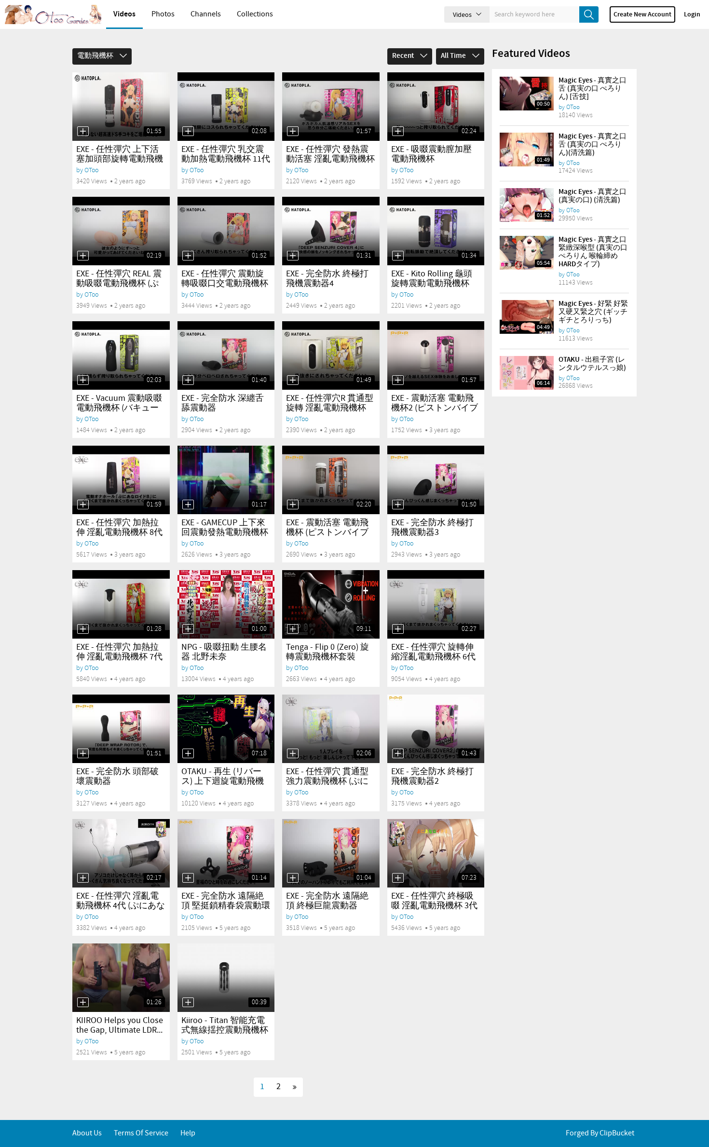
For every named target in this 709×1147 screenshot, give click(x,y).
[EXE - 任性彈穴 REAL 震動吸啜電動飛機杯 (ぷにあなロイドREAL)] (121, 231)
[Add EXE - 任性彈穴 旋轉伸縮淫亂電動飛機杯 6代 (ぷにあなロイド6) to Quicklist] (398, 629)
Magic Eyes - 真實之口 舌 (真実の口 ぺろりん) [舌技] (593, 89)
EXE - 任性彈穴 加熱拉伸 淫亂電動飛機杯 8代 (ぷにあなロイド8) (119, 532)
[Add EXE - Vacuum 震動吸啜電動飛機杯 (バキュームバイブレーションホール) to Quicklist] (83, 380)
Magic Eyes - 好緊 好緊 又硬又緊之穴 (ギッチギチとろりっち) (593, 312)
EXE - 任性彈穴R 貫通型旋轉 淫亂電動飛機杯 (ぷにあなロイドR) (329, 408)
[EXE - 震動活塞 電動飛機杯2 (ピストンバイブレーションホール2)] (436, 355)
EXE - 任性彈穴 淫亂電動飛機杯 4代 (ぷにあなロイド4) (120, 905)
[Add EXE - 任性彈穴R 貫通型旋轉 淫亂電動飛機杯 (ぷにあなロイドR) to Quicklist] (293, 380)
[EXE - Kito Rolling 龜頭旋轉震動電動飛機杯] (436, 231)
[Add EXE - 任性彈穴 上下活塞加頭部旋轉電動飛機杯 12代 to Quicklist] (83, 131)
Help (187, 1133)
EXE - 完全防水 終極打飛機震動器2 (432, 776)
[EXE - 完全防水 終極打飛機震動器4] (331, 231)
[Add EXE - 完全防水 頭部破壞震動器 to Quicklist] (83, 753)
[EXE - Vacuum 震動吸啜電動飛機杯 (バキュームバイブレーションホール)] (121, 355)
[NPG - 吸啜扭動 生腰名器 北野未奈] (226, 604)
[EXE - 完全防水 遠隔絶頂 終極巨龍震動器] (331, 853)
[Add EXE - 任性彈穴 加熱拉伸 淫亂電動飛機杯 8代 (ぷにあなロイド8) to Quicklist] (83, 504)
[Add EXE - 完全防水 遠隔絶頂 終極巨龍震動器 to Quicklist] (293, 878)
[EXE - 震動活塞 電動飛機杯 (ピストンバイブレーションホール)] (331, 480)
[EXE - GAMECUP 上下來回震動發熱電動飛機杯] (226, 480)
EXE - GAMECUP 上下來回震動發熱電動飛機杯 (224, 527)
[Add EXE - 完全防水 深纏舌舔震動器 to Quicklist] (188, 380)
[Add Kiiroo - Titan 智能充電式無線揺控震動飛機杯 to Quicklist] (188, 1002)
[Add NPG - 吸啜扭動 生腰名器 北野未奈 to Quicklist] (188, 629)
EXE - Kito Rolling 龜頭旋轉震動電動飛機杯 (431, 278)
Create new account (642, 14)
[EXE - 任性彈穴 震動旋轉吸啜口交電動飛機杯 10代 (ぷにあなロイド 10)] (226, 231)
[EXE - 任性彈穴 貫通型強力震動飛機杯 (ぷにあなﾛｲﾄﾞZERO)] (331, 729)
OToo (91, 170)
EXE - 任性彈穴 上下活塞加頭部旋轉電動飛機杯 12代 (119, 159)
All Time (454, 56)
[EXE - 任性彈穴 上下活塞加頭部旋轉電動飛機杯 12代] (121, 106)
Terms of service (141, 1133)
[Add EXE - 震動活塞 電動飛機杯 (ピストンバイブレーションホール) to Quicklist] (293, 504)
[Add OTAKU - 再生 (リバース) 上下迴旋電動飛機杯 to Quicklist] (188, 753)
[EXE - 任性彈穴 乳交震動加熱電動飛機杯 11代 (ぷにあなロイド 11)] (226, 106)
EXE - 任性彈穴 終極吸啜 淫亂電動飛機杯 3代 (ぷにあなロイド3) (434, 905)
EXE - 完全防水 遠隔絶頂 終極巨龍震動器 (327, 901)
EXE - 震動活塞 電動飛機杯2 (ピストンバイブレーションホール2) (434, 408)
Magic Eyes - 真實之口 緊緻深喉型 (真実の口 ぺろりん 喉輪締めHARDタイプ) (593, 252)
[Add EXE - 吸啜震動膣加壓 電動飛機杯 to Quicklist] (398, 131)
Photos (163, 14)
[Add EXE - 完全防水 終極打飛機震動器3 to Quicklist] (398, 504)
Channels (206, 14)
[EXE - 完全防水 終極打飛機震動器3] (436, 480)
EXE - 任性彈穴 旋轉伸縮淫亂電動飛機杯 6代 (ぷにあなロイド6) (433, 657)
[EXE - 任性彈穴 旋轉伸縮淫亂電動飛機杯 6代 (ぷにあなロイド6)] (436, 604)
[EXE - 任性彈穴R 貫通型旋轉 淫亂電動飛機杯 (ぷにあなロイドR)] (331, 355)
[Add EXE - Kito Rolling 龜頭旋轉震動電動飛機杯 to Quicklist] (398, 255)
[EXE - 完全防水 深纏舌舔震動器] (226, 355)
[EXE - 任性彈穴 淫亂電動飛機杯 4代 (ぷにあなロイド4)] (121, 853)
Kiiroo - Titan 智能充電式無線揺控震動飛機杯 (224, 1025)
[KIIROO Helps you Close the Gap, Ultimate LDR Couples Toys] (121, 977)
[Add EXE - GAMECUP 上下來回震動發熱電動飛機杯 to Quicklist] (188, 504)
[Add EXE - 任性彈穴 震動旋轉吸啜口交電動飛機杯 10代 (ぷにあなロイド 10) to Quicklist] (188, 255)
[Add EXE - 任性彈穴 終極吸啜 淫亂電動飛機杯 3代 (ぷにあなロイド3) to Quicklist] (398, 878)
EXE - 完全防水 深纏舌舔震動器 (222, 403)
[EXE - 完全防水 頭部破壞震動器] (121, 729)
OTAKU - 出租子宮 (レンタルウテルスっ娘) (592, 364)
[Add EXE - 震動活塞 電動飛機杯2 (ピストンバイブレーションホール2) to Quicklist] (398, 380)
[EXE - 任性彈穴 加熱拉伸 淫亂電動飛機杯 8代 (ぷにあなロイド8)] (121, 480)
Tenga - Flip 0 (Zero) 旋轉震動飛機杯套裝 (327, 652)
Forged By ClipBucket (600, 1133)
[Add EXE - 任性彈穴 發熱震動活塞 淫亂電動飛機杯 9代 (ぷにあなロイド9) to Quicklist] (293, 131)
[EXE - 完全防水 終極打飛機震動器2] (436, 729)
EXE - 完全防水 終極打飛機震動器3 (432, 527)
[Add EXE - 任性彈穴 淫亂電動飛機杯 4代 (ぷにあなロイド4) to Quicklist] (83, 878)
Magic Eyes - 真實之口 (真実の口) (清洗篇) (593, 196)
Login (692, 14)
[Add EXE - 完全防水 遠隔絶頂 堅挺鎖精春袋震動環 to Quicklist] (188, 878)
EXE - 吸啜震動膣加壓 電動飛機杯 (431, 154)
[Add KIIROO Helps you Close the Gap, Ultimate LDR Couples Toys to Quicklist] (83, 1002)
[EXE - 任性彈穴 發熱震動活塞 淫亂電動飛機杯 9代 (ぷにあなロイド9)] (331, 106)
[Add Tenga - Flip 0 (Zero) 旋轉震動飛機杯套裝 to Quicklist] (293, 629)
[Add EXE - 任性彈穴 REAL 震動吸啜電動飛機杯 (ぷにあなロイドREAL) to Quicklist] (83, 255)
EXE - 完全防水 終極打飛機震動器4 (327, 278)
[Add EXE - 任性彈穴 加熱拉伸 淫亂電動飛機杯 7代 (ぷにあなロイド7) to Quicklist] (83, 629)
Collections (255, 14)
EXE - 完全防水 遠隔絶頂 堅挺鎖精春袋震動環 (225, 901)
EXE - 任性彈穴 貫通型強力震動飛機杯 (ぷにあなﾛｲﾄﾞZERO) (327, 781)
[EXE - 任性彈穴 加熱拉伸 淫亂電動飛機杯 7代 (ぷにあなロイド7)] (121, 604)
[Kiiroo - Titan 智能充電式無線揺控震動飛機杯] (226, 977)
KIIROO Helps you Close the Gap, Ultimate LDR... (119, 1025)
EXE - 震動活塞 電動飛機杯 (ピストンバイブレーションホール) (327, 532)
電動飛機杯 (96, 56)
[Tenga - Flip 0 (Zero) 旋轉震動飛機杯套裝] (331, 604)
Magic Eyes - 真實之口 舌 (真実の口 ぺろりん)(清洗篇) (593, 145)
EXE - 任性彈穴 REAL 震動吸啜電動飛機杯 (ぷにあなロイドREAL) (119, 283)
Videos (124, 14)
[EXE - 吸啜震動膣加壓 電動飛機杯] (436, 106)
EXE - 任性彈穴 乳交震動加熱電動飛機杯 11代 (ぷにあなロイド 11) (225, 159)
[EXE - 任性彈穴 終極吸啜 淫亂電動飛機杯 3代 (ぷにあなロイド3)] (436, 853)
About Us (87, 1133)
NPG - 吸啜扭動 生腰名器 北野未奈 (224, 652)
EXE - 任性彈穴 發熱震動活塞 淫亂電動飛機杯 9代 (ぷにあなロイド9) (330, 159)
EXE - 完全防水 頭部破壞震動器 (117, 776)
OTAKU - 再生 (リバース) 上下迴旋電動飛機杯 (222, 781)
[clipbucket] (53, 14)
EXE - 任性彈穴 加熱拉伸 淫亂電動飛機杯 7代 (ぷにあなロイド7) (119, 657)
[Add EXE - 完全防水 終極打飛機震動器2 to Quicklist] (398, 753)
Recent (403, 56)
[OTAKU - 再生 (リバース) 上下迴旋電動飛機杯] (226, 729)
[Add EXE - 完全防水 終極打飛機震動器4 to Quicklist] (293, 255)
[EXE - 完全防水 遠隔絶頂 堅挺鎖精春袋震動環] (226, 853)
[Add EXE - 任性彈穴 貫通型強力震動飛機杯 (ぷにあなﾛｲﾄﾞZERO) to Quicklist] (293, 753)
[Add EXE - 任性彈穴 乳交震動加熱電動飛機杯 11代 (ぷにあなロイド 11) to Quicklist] (188, 131)
